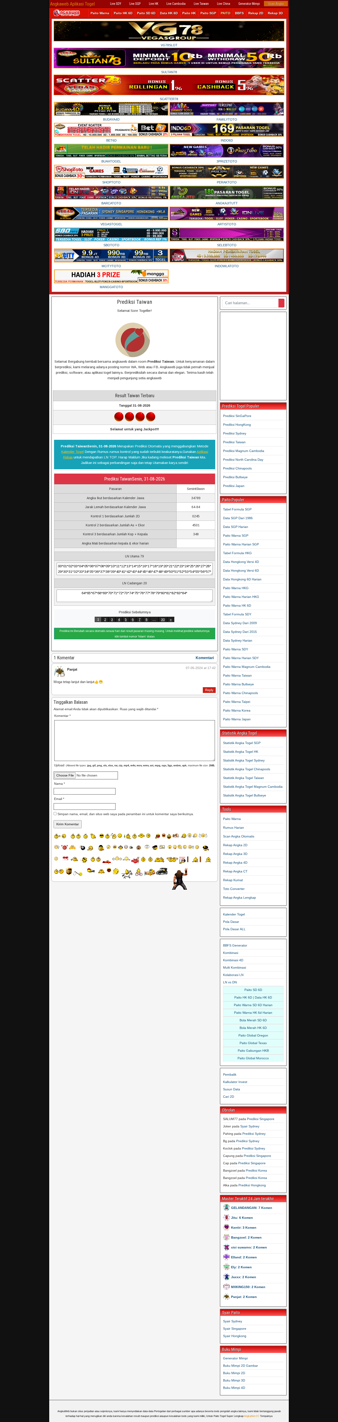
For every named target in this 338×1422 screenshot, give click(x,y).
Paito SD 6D (146, 13)
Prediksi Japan (233, 486)
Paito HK (189, 13)
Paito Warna (100, 13)
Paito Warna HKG (236, 588)
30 (163, 619)
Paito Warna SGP (235, 535)
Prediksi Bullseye (235, 477)
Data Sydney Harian (237, 640)
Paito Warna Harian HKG (241, 597)
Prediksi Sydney (234, 433)
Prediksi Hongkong (252, 1185)
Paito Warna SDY (235, 649)
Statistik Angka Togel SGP (242, 743)
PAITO (225, 13)
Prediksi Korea (256, 1170)
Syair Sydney (249, 1126)
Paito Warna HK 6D (237, 605)
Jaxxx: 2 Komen (243, 1277)
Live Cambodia (176, 4)
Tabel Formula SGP (237, 509)
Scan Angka (276, 4)
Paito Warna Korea (236, 710)
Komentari (205, 658)
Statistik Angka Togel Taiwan (243, 778)
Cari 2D (228, 1096)
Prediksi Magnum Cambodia (243, 451)
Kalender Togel (72, 452)
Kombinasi (230, 953)
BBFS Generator (235, 945)
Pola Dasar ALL (234, 929)
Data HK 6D (169, 13)
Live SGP (135, 4)
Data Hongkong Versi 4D (241, 562)
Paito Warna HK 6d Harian (253, 1012)
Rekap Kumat (233, 880)
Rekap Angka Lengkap (239, 897)
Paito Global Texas (253, 1043)
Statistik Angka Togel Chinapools (246, 769)
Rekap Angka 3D (235, 854)
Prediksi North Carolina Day (243, 459)
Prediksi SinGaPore (237, 416)
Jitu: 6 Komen (242, 1217)
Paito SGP (208, 13)
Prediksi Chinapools (237, 468)
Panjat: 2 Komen (244, 1297)
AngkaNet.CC (251, 1416)
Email (59, 799)
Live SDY (115, 4)
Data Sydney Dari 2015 (240, 632)
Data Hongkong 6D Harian (242, 579)
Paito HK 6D (123, 13)
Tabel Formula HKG (237, 553)
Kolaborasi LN (233, 975)
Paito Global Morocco (253, 1058)
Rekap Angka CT (235, 871)
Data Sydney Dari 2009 (240, 623)
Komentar (62, 716)
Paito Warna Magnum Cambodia (246, 667)
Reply (209, 690)
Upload (134, 765)
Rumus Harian (233, 827)
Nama (59, 783)
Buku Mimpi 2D (234, 1373)
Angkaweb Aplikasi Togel (72, 4)
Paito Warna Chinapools (240, 693)
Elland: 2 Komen (244, 1257)
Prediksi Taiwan (134, 302)
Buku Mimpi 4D (234, 1388)
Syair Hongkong (234, 1336)
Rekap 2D (255, 13)
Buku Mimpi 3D (234, 1380)
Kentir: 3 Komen (243, 1227)
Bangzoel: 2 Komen (246, 1237)
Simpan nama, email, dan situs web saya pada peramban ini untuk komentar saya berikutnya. (125, 814)
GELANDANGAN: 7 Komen (251, 1208)
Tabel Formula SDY (237, 614)
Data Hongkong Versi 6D (241, 570)
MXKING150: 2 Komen (248, 1287)
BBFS (239, 13)
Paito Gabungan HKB (253, 1050)
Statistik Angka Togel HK (240, 751)
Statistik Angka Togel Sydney (244, 760)
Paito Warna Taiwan (237, 675)
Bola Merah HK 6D (253, 1028)
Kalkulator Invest (235, 1082)
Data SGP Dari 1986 (238, 518)
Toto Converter (234, 889)
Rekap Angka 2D (235, 845)
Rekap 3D (275, 13)
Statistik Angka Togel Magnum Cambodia (253, 786)
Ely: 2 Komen (241, 1267)
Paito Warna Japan (237, 719)
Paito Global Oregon (253, 1035)
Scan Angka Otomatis (238, 836)
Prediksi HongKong (237, 424)
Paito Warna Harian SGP (241, 544)
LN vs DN (230, 982)
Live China (223, 4)
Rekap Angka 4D (235, 862)
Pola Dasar (231, 922)
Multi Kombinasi (234, 967)
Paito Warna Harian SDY (241, 658)
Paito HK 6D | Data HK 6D (253, 997)
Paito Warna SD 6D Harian (253, 1005)
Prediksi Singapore (260, 1119)
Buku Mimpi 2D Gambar (240, 1365)
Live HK (153, 4)
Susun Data (231, 1089)
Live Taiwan (201, 4)
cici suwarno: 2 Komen (249, 1247)
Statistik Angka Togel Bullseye (244, 795)
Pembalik (229, 1074)
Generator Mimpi (249, 4)
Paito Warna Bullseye (238, 684)
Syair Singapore (234, 1328)
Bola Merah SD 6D (253, 1020)
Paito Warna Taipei (236, 702)
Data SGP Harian (235, 527)
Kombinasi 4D (233, 960)
